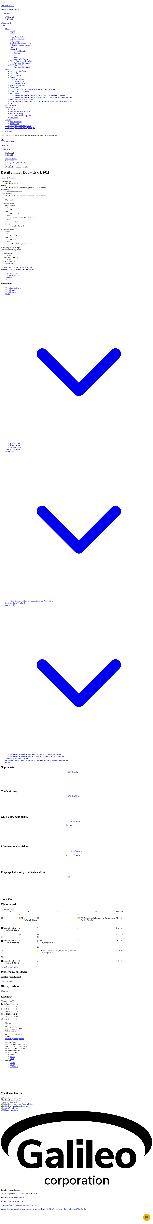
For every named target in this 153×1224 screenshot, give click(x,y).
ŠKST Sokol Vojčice (17, 65)
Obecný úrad (14, 73)
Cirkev (16, 55)
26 (38, 947)
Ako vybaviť (14, 93)
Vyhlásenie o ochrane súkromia (64, 1209)
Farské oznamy (76, 822)
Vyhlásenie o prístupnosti (10, 1209)
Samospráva (9, 69)
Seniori (12, 1063)
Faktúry (3, 178)
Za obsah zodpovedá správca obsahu (32, 1209)
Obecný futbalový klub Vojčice (21, 61)
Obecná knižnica (20, 51)
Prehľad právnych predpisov (20, 45)
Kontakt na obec (16, 122)
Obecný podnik (15, 75)
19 (38, 937)
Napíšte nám (14, 124)
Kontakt (8, 120)
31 (2, 957)
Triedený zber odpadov (22, 116)
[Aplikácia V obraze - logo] (11, 1098)
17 (2, 937)
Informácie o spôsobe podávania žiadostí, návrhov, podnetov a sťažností (39, 95)
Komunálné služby (16, 114)
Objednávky (13, 178)
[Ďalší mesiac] (13, 909)
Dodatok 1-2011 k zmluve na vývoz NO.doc (16, 267)
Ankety (12, 1065)
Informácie (13, 49)
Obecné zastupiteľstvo (18, 71)
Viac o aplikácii (26, 1104)
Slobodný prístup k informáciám (21, 99)
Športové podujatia (21, 59)
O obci (12, 31)
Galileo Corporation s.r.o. (16, 1198)
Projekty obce (15, 41)
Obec (7, 29)
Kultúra (17, 53)
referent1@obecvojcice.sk (14, 1039)
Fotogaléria (14, 118)
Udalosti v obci (10, 107)
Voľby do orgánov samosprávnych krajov (20, 128)
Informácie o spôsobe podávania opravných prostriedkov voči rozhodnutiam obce (43, 97)
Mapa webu (14, 1067)
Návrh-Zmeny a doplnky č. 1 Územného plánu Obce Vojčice (35, 89)
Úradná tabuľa (10, 105)
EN (9, 19)
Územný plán (14, 87)
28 (20, 914)
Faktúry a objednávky (22, 63)
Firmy (12, 47)
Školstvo (13, 77)
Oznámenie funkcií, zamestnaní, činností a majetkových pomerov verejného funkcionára (41, 101)
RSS (27, 1205)
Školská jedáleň (19, 81)
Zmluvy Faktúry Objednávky (20, 91)
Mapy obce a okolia (17, 37)
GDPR (12, 103)
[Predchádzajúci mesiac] (2, 909)
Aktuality (13, 109)
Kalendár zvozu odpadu (9, 967)
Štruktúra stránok (19, 1205)
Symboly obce (15, 35)
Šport (16, 57)
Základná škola (19, 83)
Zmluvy (8, 165)
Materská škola (19, 79)
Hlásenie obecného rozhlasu (20, 112)
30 (77, 914)
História (12, 33)
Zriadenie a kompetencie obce (20, 43)
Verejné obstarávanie (17, 85)
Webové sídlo (81, 1209)
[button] (6, 13)
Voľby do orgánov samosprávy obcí (18, 126)
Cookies (49, 1209)
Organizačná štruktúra (17, 39)
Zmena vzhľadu (6, 1205)
